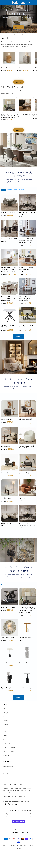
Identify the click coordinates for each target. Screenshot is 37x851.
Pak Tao (7, 845)
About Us (6, 735)
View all (18, 82)
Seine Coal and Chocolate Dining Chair (27, 524)
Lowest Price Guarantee (9, 747)
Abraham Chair (6, 498)
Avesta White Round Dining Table (8, 326)
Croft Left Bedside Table (23, 67)
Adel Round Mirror (7, 638)
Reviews (5, 778)
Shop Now (18, 26)
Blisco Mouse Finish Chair (25, 420)
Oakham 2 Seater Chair (26, 473)
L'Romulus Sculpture (8, 607)
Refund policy (32, 845)
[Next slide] (22, 34)
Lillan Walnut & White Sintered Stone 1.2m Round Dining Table (26, 240)
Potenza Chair (6, 446)
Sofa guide (6, 755)
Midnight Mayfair (8, 770)
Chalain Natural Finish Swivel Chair (26, 447)
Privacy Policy (7, 743)
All (4, 709)
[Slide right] (22, 77)
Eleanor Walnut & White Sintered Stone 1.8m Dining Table (9, 298)
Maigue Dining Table (8, 212)
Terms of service (23, 845)
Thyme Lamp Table (7, 663)
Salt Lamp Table (24, 663)
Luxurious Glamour (8, 766)
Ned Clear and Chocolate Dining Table (27, 213)
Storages (5, 720)
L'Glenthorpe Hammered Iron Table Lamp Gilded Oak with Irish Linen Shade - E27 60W (8, 116)
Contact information (9, 848)
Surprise (5, 724)
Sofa (4, 716)
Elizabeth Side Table (6, 67)
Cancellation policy (29, 848)
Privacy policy (14, 845)
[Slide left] (15, 77)
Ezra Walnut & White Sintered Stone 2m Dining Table (26, 269)
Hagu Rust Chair (24, 498)
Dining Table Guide (8, 751)
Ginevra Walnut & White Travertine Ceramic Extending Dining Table (9, 269)
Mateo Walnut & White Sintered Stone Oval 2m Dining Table (27, 298)
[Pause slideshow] (35, 34)
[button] (3, 3)
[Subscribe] (29, 815)
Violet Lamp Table (25, 638)
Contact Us (6, 739)
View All (18, 336)
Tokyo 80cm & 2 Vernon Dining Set (27, 326)
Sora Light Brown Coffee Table (25, 114)
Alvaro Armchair (6, 419)
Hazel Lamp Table (25, 688)
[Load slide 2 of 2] (19, 34)
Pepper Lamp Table (7, 688)
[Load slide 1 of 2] (17, 34)
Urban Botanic (7, 774)
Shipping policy (19, 848)
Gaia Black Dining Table (9, 239)
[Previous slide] (14, 34)
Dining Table (6, 713)
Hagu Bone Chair (7, 523)
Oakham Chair (6, 473)
